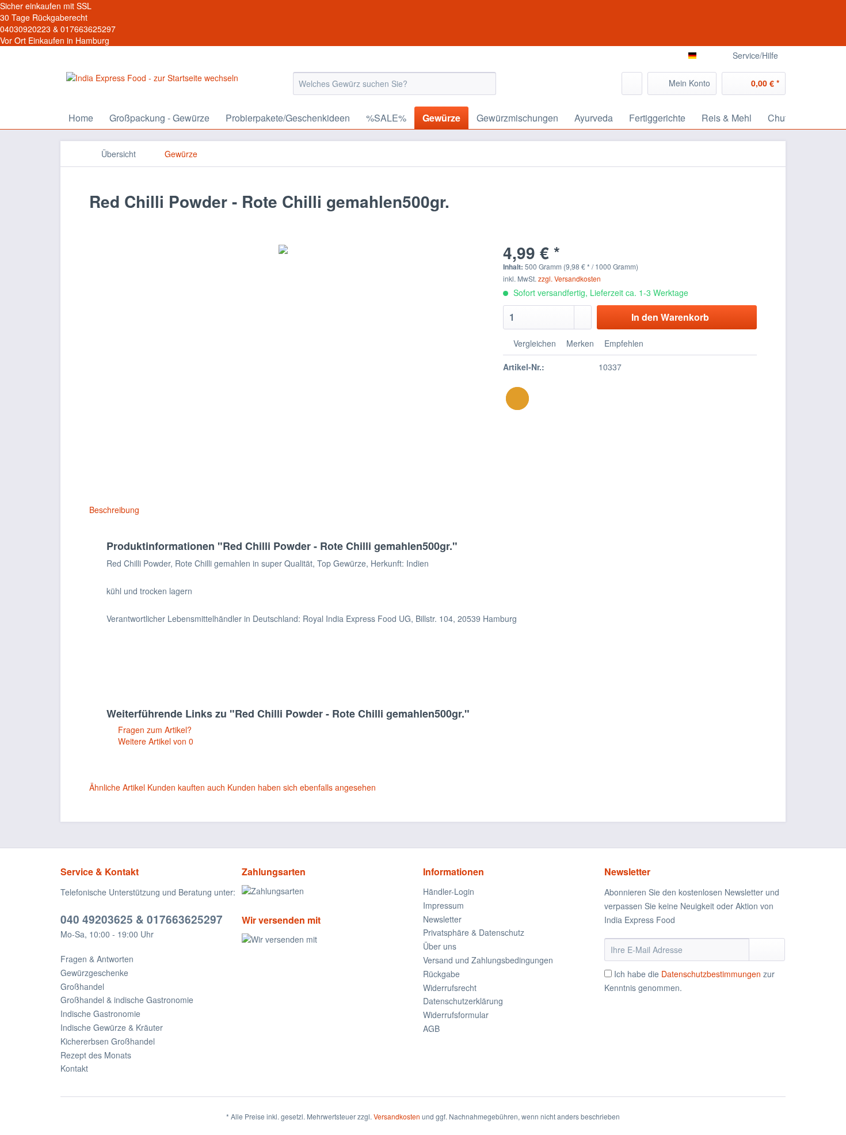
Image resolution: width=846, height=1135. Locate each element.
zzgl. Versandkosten (569, 278)
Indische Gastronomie (100, 1013)
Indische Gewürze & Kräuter (111, 1027)
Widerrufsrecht (450, 987)
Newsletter (442, 919)
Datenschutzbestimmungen (711, 974)
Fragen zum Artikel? (154, 729)
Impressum (443, 905)
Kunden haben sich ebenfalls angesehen (301, 787)
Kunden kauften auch (186, 787)
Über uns (439, 946)
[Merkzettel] (632, 83)
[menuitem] (394, 89)
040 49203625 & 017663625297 (141, 919)
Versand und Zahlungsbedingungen (488, 960)
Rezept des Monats (95, 1055)
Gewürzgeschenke (94, 972)
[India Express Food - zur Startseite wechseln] (152, 86)
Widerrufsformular (456, 1014)
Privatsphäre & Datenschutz (473, 932)
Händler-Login (448, 891)
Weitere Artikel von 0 (154, 741)
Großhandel (82, 986)
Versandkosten (397, 1116)
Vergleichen (533, 343)
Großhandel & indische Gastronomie (126, 999)
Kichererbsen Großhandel (107, 1041)
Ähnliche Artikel (117, 787)
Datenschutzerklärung (463, 1001)
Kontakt (74, 1068)
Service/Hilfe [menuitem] (755, 55)
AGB (431, 1028)
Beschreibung (114, 509)
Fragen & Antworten (97, 959)
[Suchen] (485, 83)
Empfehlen (622, 343)
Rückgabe (441, 974)
